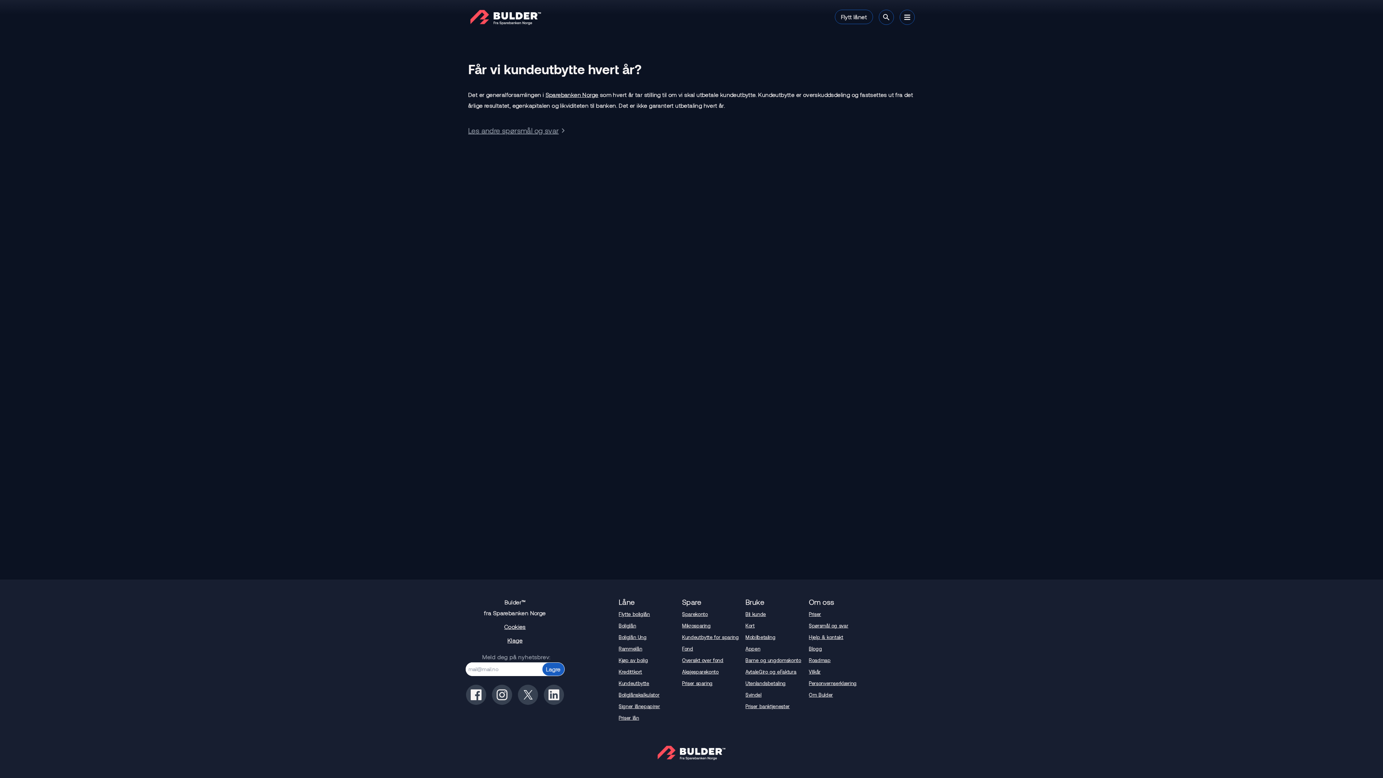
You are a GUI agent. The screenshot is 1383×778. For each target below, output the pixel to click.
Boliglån (627, 626)
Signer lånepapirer (639, 706)
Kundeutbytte (634, 683)
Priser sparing (697, 683)
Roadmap (820, 660)
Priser (815, 614)
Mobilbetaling (760, 637)
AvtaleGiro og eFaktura (771, 672)
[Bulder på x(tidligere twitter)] (528, 695)
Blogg (815, 649)
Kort (750, 626)
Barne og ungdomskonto (773, 660)
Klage (515, 640)
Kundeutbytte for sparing (710, 637)
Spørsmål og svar (828, 626)
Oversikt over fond (703, 660)
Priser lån (629, 718)
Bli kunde (756, 614)
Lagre (553, 669)
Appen (753, 649)
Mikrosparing (696, 626)
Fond (687, 649)
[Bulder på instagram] (502, 695)
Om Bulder (821, 695)
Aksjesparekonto (700, 672)
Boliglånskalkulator (639, 695)
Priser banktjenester (768, 706)
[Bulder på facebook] (476, 695)
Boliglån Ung (633, 637)
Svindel (754, 695)
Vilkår (815, 672)
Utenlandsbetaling (766, 683)
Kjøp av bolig (633, 660)
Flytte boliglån (634, 614)
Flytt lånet (854, 16)
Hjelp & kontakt (826, 637)
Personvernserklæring (833, 683)
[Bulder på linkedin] (554, 695)
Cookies (515, 626)
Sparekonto (695, 614)
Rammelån (630, 649)
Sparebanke (572, 94)
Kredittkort (630, 672)
